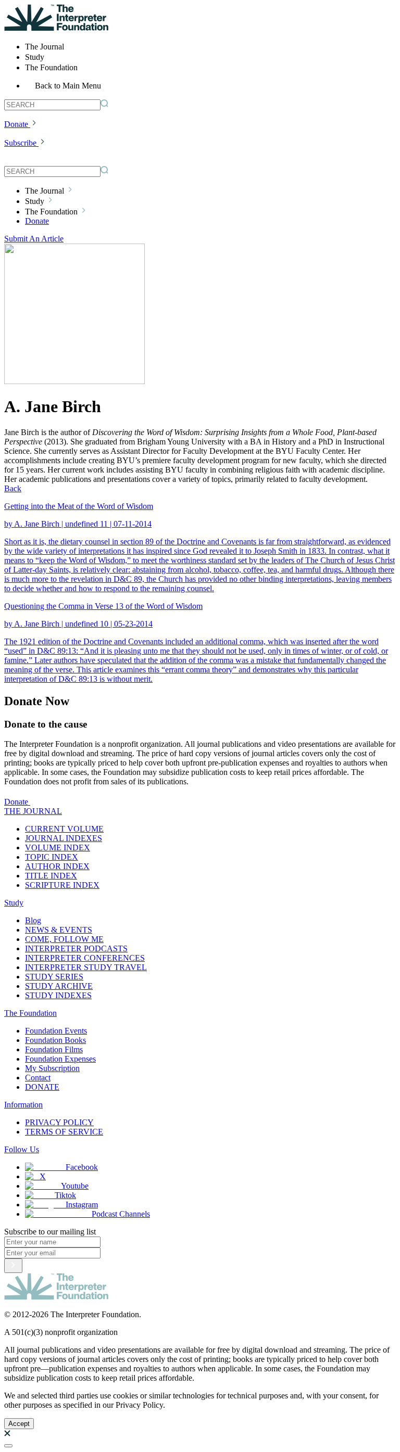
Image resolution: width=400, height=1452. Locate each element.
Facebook (82, 1167)
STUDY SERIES (54, 976)
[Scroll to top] (8, 1445)
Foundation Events (56, 1030)
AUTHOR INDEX (57, 866)
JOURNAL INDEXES (63, 838)
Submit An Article (34, 238)
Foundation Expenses (60, 1058)
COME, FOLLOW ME (64, 939)
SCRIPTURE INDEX (62, 885)
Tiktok (65, 1195)
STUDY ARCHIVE (59, 986)
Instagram (82, 1204)
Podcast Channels (121, 1213)
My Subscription (52, 1068)
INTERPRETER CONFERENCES (85, 957)
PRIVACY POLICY (59, 1122)
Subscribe (20, 142)
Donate (16, 124)
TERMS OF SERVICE (64, 1131)
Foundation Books (55, 1040)
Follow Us (21, 1149)
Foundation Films (54, 1049)
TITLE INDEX (51, 875)
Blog (33, 920)
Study (13, 902)
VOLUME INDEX (57, 847)
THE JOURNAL (33, 811)
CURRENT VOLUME (64, 828)
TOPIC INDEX (51, 856)
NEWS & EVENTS (58, 929)
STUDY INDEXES (58, 995)
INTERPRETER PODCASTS (76, 948)
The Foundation (30, 1013)
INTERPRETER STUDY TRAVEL (86, 967)
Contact (38, 1077)
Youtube (75, 1185)
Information (23, 1104)
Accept (19, 1424)
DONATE (42, 1086)
